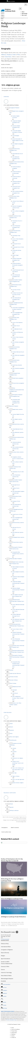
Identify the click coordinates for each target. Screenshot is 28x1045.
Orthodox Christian (14, 676)
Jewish (11, 723)
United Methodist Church (17, 429)
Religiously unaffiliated (10, 792)
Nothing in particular (14, 810)
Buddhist (12, 730)
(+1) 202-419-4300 (5, 939)
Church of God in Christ (17, 629)
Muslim (11, 727)
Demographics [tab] (5, 827)
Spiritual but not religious (17, 758)
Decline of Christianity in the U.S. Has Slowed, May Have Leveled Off (12, 860)
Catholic (11, 670)
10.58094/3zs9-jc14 (12, 925)
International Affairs (6, 946)
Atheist (11, 804)
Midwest (4, 54)
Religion (3, 955)
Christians (6, 96)
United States (8, 56)
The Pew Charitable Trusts (11, 1019)
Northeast (9, 54)
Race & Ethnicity (5, 952)
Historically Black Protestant (16, 558)
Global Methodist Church (17, 153)
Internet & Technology (6, 972)
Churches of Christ (16, 289)
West (18, 54)
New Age (14, 773)
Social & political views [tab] (6, 832)
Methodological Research (7, 978)
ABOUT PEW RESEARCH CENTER (7, 1011)
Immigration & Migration (7, 949)
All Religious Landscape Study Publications (13, 917)
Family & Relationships (6, 963)
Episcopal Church (16, 485)
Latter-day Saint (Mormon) (15, 673)
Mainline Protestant (14, 406)
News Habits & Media (6, 975)
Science (3, 969)
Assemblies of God (16, 235)
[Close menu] (20, 9)
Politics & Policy (5, 943)
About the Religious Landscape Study (12, 899)
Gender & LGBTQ (5, 961)
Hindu (11, 733)
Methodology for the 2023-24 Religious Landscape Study (12, 880)
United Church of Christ (17, 514)
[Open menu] (25, 4)
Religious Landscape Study (10, 10)
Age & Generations (5, 958)
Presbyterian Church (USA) (18, 471)
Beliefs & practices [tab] (15, 827)
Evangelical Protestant (14, 107)
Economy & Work (5, 966)
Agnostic (11, 807)
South (14, 54)
